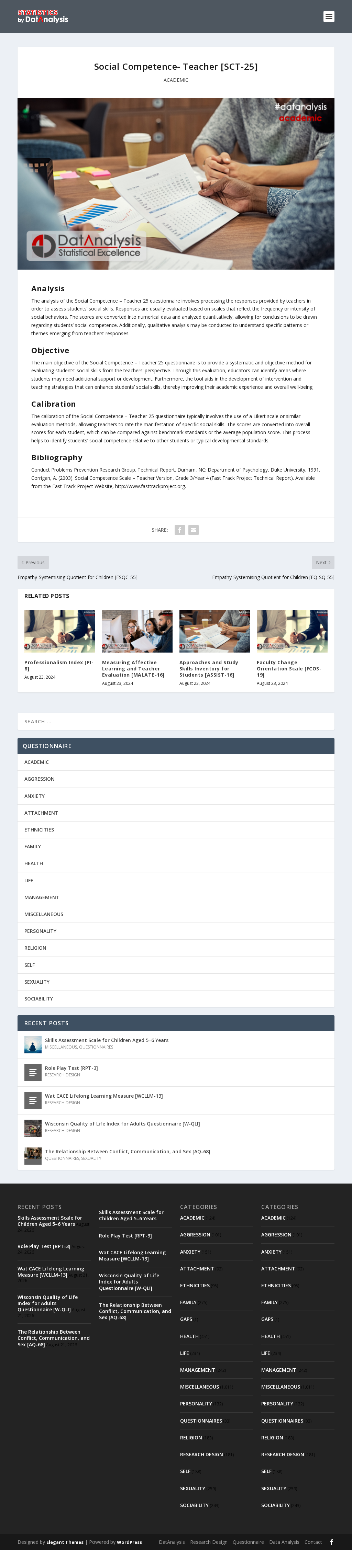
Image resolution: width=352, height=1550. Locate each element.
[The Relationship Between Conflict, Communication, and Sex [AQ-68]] (33, 1156)
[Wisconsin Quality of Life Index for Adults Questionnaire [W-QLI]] (33, 1128)
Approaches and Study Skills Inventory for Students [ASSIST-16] (209, 668)
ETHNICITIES (39, 829)
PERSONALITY (40, 931)
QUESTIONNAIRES (96, 1047)
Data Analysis (284, 1542)
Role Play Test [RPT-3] (71, 1068)
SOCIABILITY (38, 998)
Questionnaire (248, 1542)
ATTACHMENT (41, 813)
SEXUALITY (37, 981)
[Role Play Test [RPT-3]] (33, 1072)
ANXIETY (34, 796)
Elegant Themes (65, 1542)
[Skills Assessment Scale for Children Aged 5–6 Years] (33, 1044)
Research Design (209, 1542)
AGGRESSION (39, 779)
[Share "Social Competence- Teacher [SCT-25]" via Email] (193, 530)
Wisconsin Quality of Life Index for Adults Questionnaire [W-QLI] (122, 1123)
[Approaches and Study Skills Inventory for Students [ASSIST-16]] (214, 631)
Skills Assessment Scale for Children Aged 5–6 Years (106, 1040)
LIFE (28, 880)
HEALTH (33, 863)
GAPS (186, 1319)
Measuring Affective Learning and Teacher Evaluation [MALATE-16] (133, 668)
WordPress (129, 1542)
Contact (313, 1542)
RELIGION (35, 947)
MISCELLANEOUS (43, 914)
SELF (29, 965)
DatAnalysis (172, 1542)
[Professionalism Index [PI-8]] (59, 631)
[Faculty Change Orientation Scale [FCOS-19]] (292, 631)
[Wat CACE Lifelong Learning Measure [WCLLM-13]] (33, 1100)
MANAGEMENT (41, 897)
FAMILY (32, 846)
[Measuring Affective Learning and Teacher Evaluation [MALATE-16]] (137, 631)
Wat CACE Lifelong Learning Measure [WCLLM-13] (104, 1096)
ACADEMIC (176, 80)
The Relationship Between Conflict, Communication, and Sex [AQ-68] (127, 1151)
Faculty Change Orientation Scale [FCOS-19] (289, 668)
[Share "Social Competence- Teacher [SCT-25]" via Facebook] (180, 530)
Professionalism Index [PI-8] (59, 665)
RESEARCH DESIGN (62, 1075)
